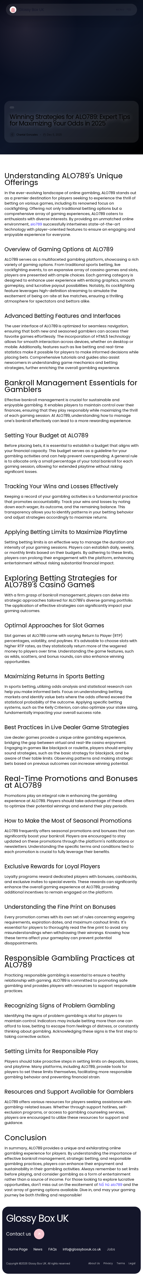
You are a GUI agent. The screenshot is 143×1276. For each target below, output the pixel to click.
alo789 (36, 224)
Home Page (18, 1249)
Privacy (108, 1263)
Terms (121, 1263)
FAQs (52, 1249)
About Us (94, 1263)
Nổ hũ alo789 (110, 1184)
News (38, 1249)
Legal (132, 1263)
